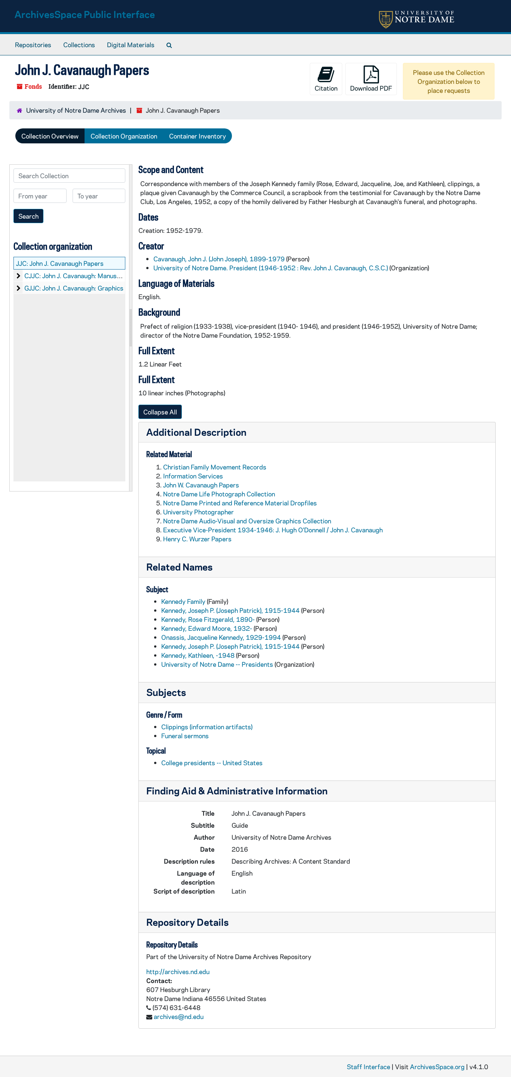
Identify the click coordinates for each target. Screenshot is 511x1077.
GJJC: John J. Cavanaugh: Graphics (73, 288)
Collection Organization (124, 136)
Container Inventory (197, 136)
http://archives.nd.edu (177, 971)
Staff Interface (368, 1066)
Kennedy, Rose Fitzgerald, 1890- (208, 619)
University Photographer (198, 512)
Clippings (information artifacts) (207, 726)
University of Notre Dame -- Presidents (217, 664)
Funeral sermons (185, 735)
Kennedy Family (183, 601)
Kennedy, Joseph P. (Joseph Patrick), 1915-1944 (230, 610)
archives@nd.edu (179, 1016)
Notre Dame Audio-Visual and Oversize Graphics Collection (247, 521)
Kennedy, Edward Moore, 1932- (206, 628)
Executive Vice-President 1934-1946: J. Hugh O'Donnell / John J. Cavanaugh (273, 530)
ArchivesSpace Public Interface (85, 14)
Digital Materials (130, 44)
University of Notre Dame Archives (76, 110)
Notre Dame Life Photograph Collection (219, 494)
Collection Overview (50, 136)
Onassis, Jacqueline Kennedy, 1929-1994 (221, 637)
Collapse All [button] (160, 412)
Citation (326, 88)
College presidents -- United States (212, 762)
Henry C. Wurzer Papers (197, 539)
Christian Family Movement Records (214, 467)
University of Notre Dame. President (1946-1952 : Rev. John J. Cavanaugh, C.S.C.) (270, 268)
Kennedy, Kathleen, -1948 (198, 655)
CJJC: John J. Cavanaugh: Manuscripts (79, 275)
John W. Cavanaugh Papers (201, 485)
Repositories (33, 44)
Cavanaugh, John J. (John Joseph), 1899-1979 (219, 259)
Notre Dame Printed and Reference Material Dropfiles (240, 503)
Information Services (193, 476)
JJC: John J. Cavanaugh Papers (60, 263)
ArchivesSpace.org (437, 1066)
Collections (79, 44)
